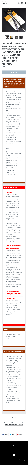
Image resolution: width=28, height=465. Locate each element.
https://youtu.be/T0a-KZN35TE (14, 424)
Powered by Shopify (20, 460)
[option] (7, 37)
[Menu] (25, 2)
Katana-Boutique (6, 2)
